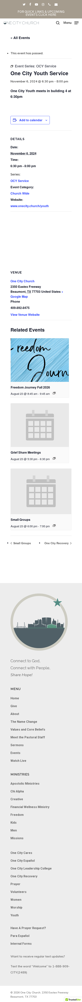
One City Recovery (56, 543)
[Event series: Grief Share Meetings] (54, 458)
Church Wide (19, 193)
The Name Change (23, 722)
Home (14, 698)
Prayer (15, 884)
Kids (13, 822)
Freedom (17, 815)
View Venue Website (25, 314)
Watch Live (18, 761)
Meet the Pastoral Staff (27, 737)
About (14, 714)
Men (13, 830)
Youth (14, 915)
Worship (16, 907)
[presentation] (40, 360)
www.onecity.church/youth (29, 206)
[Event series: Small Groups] (54, 525)
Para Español (19, 936)
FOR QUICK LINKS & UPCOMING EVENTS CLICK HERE (41, 13)
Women (15, 899)
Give (13, 706)
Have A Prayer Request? (28, 928)
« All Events (20, 37)
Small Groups (20, 519)
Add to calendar (30, 120)
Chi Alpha (17, 791)
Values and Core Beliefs (27, 729)
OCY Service (19, 181)
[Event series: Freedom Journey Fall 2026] (54, 393)
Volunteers (18, 892)
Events (15, 753)
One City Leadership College (31, 868)
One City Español (22, 860)
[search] (57, 23)
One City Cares (21, 853)
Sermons (17, 745)
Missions (16, 838)
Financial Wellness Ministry (29, 807)
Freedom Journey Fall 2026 (30, 387)
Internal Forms (21, 943)
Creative (16, 799)
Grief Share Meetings (26, 452)
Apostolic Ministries (24, 783)
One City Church (22, 281)
